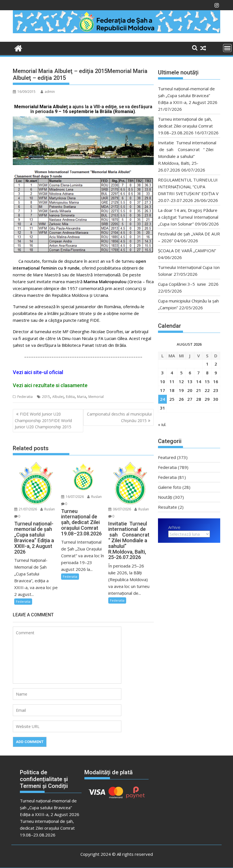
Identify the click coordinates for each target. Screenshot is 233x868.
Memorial (96, 396)
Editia (70, 396)
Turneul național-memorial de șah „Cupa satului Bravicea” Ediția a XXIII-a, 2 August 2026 (187, 95)
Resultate (167, 507)
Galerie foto (169, 487)
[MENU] (227, 48)
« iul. (162, 424)
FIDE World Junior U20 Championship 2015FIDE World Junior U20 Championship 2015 (43, 420)
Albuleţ (58, 396)
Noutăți (165, 497)
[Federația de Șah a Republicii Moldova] (116, 31)
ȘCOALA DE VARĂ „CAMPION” (188, 250)
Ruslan (49, 509)
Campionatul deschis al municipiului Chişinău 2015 (119, 417)
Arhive (174, 527)
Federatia (25, 396)
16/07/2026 (74, 496)
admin (50, 91)
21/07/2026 (27, 509)
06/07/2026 (121, 509)
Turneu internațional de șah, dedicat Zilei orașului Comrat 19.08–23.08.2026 (185, 125)
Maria (81, 396)
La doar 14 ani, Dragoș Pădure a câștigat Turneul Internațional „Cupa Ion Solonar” (188, 217)
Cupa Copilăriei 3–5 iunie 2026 (188, 284)
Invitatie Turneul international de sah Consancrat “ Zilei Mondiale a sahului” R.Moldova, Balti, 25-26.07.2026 (187, 156)
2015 (46, 396)
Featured (167, 457)
